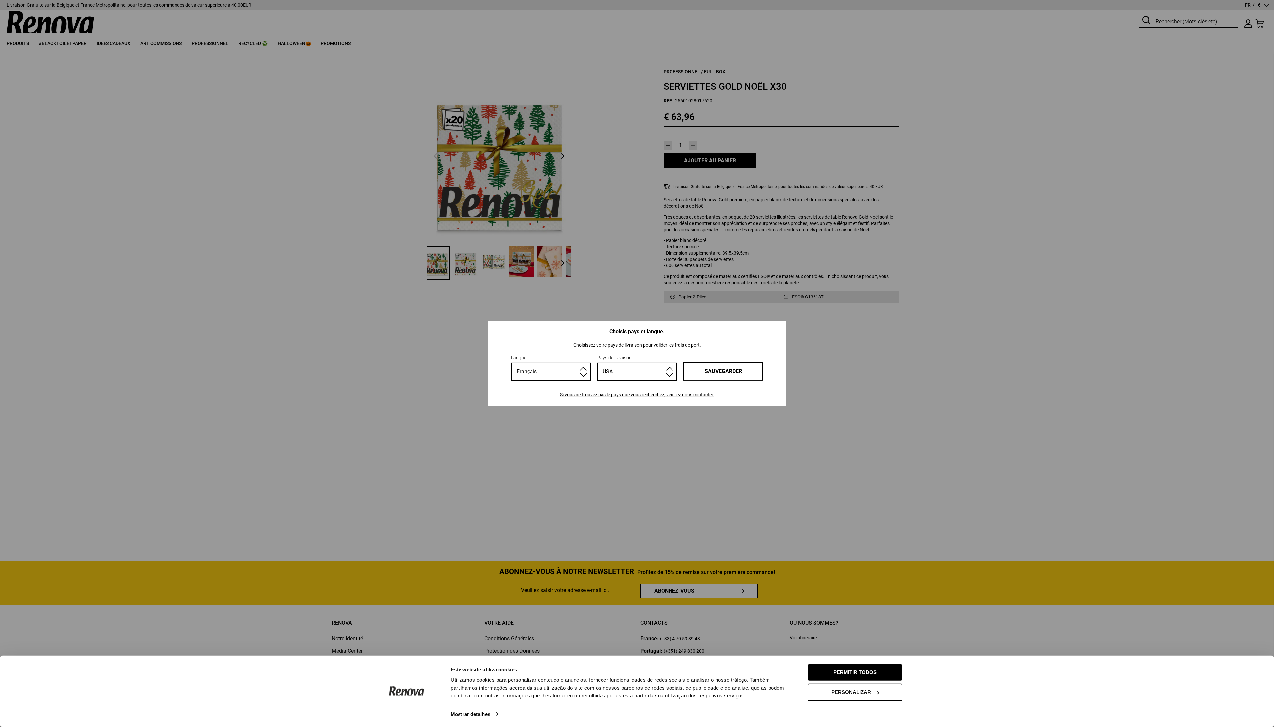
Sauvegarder (723, 371)
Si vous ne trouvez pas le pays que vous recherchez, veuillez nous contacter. (637, 394)
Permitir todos (855, 672)
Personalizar (851, 692)
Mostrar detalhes (470, 714)
